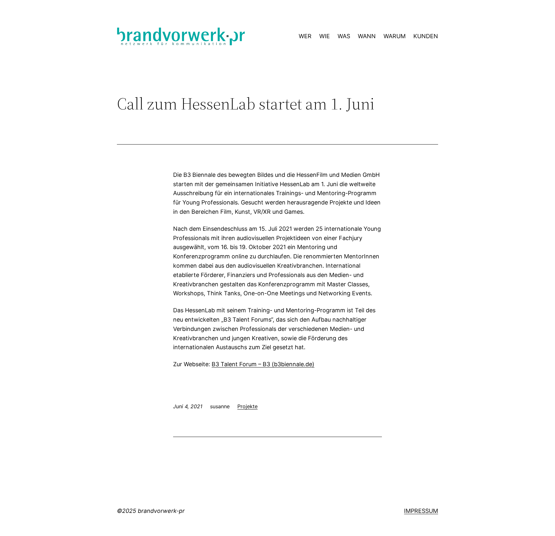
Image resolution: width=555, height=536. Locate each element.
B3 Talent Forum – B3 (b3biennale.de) (263, 364)
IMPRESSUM (421, 510)
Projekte (247, 406)
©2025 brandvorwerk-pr (151, 510)
